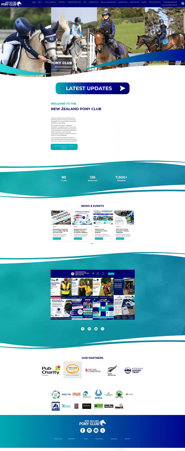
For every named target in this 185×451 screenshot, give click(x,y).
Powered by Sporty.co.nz (64, 449)
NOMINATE (71, 439)
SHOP (86, 439)
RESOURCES (99, 439)
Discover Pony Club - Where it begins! (64, 147)
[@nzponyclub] (72, 273)
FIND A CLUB (58, 439)
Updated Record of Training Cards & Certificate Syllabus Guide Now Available (81, 231)
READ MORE (57, 238)
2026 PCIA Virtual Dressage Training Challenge (122, 231)
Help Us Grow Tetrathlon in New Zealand (101, 231)
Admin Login (121, 449)
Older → (92, 243)
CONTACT (127, 439)
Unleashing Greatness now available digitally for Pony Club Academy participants (60, 231)
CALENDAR (114, 439)
